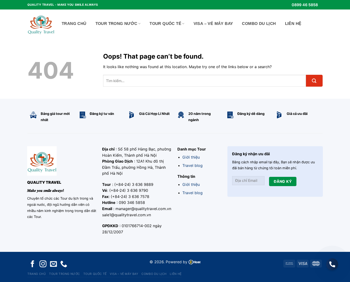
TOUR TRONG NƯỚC (116, 23)
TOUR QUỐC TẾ (165, 23)
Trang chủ (74, 23)
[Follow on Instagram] (43, 264)
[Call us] (63, 264)
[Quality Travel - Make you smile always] (41, 23)
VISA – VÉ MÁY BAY (213, 23)
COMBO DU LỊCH (259, 23)
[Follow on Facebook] (32, 264)
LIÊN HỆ (293, 23)
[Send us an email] (53, 264)
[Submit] (314, 81)
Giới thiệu (191, 157)
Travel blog (192, 165)
